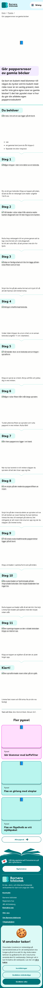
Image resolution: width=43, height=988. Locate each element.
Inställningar (21, 968)
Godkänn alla (21, 982)
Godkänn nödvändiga (21, 975)
